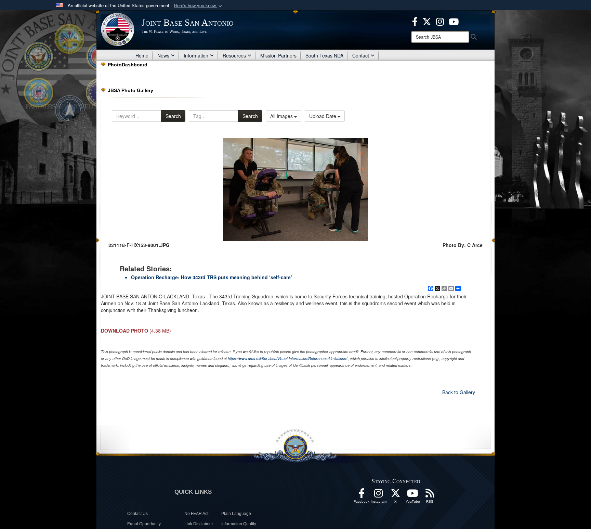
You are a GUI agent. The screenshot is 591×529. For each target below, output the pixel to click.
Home (141, 55)
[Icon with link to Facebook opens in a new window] (415, 20)
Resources (234, 55)
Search (173, 116)
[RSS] (429, 495)
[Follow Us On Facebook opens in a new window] (361, 495)
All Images (282, 116)
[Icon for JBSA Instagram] (378, 495)
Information (196, 55)
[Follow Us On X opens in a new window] (395, 495)
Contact (360, 55)
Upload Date (323, 116)
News (163, 55)
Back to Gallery (458, 392)
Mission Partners (278, 55)
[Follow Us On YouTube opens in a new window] (412, 495)
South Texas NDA (324, 55)
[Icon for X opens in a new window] (426, 20)
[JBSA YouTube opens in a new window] (454, 20)
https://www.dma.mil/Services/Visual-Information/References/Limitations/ (287, 358)
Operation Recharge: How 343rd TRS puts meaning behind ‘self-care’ (211, 277)
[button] (198, 5)
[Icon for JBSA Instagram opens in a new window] (440, 20)
